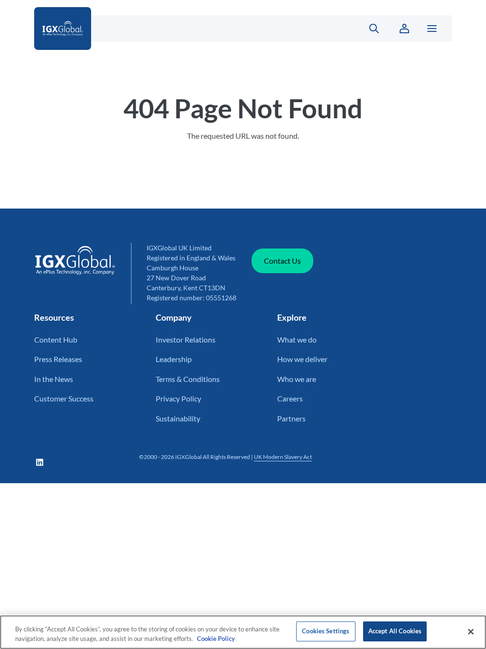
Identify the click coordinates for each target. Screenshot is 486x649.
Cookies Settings (325, 631)
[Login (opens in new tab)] (404, 28)
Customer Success (63, 398)
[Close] (470, 631)
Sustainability (178, 418)
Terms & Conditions (188, 378)
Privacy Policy (178, 398)
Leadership (174, 358)
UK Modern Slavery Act (283, 456)
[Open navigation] (432, 28)
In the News (53, 378)
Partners (291, 418)
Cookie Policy (216, 638)
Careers (290, 398)
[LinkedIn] (40, 462)
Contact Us (282, 260)
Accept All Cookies (394, 631)
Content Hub (55, 339)
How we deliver (302, 358)
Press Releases (58, 358)
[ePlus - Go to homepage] (187, 28)
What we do (297, 339)
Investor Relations (185, 339)
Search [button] (368, 28)
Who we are (296, 378)
